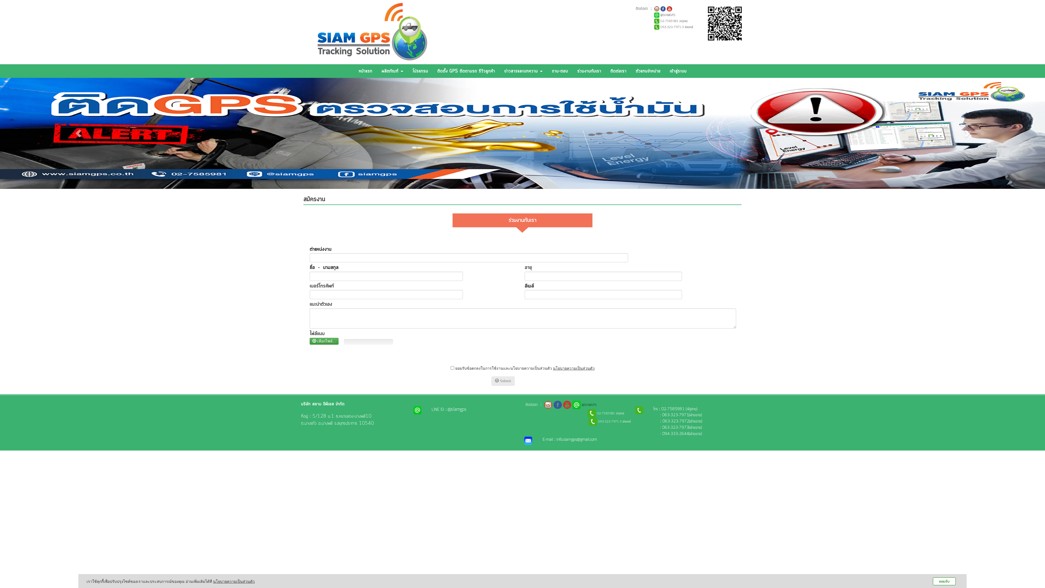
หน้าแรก (365, 71)
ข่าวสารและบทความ (521, 71)
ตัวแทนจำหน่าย (648, 71)
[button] (78, 133)
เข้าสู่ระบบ (678, 71)
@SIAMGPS (667, 15)
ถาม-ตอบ (560, 71)
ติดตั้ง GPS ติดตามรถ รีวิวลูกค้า (466, 71)
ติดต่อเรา (618, 71)
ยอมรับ (944, 581)
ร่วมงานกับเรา (589, 71)
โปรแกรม (420, 71)
